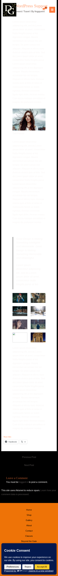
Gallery (29, 520)
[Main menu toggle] (52, 10)
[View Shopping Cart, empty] (43, 9)
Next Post (29, 465)
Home (29, 510)
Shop (29, 515)
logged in (23, 482)
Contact (29, 531)
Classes (29, 536)
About (29, 525)
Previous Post (29, 457)
